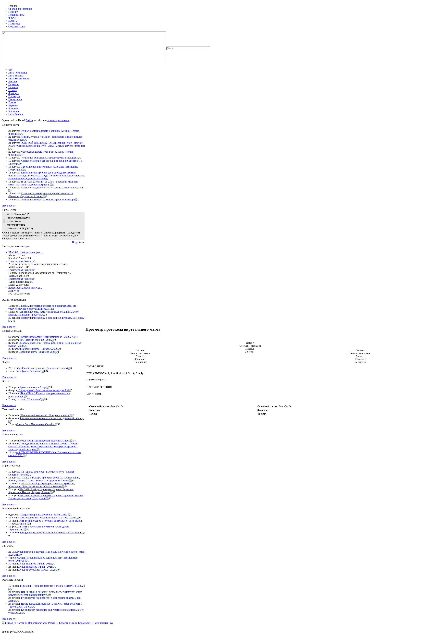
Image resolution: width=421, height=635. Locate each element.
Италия (12, 90)
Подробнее (78, 242)
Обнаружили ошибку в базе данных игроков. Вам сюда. (52, 317)
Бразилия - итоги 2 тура (33, 387)
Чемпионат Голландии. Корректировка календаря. (49, 157)
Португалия (15, 99)
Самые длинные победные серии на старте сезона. (48, 517)
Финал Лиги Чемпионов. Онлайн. (35, 424)
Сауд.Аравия (15, 114)
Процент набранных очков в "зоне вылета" (44, 514)
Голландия (14, 96)
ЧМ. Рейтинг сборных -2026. (35, 339)
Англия (12, 81)
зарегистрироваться (58, 120)
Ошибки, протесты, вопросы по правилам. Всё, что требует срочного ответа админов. (42, 307)
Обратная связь (16, 26)
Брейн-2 (12, 20)
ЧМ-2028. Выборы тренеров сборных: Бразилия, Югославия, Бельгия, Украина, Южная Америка (41, 485)
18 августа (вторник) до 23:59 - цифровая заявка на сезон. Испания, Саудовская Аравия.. (43, 183)
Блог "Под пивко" (31, 399)
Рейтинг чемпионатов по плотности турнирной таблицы (52, 418)
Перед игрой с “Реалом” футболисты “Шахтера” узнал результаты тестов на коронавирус (45, 593)
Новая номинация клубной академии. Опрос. (44, 440)
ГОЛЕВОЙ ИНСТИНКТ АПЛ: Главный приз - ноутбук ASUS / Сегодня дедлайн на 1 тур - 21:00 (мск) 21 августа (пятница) (46, 144)
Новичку (13, 11)
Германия (13, 84)
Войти (29, 120)
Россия (12, 102)
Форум (12, 17)
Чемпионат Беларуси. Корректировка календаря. (48, 199)
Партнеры (14, 23)
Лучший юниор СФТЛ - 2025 (34, 563)
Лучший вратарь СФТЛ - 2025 (35, 566)
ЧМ (10, 69)
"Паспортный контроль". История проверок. (45, 415)
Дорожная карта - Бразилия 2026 (37, 351)
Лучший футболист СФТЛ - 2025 (37, 569)
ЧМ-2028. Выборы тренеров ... (25, 252)
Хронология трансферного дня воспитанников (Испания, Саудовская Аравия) (40, 195)
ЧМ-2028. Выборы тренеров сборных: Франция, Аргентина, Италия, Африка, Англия (41, 491)
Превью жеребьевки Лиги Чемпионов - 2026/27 (46, 336)
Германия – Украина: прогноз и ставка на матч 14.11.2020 (52, 585)
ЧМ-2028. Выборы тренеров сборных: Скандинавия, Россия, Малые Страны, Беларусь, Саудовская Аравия (44, 479)
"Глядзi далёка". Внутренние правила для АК (42, 390)
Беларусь (13, 108)
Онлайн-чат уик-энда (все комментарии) (45, 368)
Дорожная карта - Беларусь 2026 (39, 348)
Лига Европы (16, 75)
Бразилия (13, 111)
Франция (13, 93)
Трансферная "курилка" (21, 261)
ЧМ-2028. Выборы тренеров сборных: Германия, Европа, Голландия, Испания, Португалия (46, 497)
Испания (13, 87)
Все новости (9, 205)
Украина (13, 105)
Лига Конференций (19, 78)
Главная (12, 5)
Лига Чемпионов (17, 72)
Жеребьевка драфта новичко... (25, 287)
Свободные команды (20, 8)
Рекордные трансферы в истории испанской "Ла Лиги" (51, 532)
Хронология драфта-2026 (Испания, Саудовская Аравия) (52, 187)
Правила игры (16, 14)
